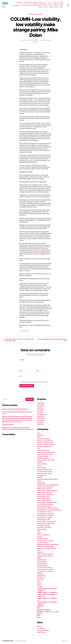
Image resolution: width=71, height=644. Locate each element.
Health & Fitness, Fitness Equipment (47, 490)
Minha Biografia (34, 3)
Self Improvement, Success (44, 556)
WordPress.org (41, 632)
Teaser (61, 7)
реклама (39, 586)
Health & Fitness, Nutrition (44, 492)
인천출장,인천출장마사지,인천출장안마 (47, 602)
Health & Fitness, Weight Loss (45, 494)
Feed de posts (41, 628)
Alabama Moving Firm (8, 424)
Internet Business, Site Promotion (46, 521)
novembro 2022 (41, 414)
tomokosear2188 (27, 40)
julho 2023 (40, 407)
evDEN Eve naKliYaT (25, 330)
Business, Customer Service (45, 442)
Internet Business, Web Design (45, 523)
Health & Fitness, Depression (45, 487)
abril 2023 (40, 412)
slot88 (39, 558)
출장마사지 (40, 613)
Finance (39, 465)
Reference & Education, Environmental (47, 544)
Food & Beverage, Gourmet (44, 473)
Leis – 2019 (54, 2)
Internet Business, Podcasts (45, 515)
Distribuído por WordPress (20, 640)
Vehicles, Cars (41, 577)
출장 (38, 608)
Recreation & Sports (42, 538)
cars (38, 448)
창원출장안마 (40, 606)
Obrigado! (55, 3)
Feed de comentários (43, 630)
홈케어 (39, 615)
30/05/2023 (36, 40)
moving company (42, 529)
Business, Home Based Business (46, 444)
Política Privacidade (37, 5)
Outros (39, 533)
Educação (40, 462)
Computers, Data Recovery (44, 454)
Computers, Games (42, 456)
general (39, 481)
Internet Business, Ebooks (44, 512)
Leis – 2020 (60, 2)
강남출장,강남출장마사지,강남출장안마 (47, 588)
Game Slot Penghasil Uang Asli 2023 (47, 479)
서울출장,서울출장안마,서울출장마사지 (47, 594)
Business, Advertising (43, 439)
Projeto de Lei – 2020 (58, 5)
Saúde (39, 550)
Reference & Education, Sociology (46, 548)
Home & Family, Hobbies (43, 498)
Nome (21, 370)
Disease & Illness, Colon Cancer (46, 460)
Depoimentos (19, 2)
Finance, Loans (41, 467)
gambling (39, 477)
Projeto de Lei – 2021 (43, 7)
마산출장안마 (40, 590)
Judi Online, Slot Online (43, 525)
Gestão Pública (41, 483)
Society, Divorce (41, 560)
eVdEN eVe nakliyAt (41, 148)
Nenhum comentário (46, 40)
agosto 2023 (40, 405)
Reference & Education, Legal (45, 546)
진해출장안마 (40, 604)
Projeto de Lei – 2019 (47, 5)
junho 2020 (40, 424)
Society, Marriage (42, 561)
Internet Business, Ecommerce (45, 513)
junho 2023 (40, 408)
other (38, 531)
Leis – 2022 (26, 3)
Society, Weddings (42, 565)
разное (39, 584)
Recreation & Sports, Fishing (45, 540)
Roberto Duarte (9, 640)
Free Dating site (41, 475)
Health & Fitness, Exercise (44, 488)
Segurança (40, 552)
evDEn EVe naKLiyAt (39, 250)
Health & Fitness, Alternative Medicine (47, 485)
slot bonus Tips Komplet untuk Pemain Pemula (15, 409)
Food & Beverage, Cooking (44, 471)
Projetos (39, 537)
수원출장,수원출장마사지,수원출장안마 (47, 598)
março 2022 (40, 416)
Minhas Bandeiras (42, 3)
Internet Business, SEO (43, 519)
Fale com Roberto (28, 2)
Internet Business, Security (44, 517)
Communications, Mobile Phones (46, 452)
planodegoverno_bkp (26, 5)
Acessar (39, 626)
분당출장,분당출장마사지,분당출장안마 (47, 592)
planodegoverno (17, 5)
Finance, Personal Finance (44, 469)
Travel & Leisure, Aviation (44, 567)
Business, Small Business (44, 446)
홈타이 (39, 617)
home (45, 2)
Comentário (22, 359)
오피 (38, 600)
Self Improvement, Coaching (45, 554)
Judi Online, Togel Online (44, 527)
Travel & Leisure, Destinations (45, 569)
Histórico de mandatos (38, 2)
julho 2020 (40, 422)
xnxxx (38, 581)
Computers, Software (43, 458)
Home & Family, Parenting (44, 506)
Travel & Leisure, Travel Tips (45, 571)
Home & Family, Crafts (43, 496)
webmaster (40, 579)
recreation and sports (43, 542)
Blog (38, 437)
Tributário (40, 573)
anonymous (40, 435)
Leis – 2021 (20, 3)
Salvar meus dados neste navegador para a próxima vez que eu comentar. (34, 381)
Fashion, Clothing (42, 464)
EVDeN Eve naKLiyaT (44, 90)
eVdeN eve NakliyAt (32, 312)
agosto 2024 (40, 403)
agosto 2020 (40, 420)
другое (39, 583)
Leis (49, 2)
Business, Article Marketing (45, 441)
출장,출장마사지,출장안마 (43, 609)
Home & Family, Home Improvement (47, 502)
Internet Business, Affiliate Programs (47, 508)
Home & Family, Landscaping (35, 14)
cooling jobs (32, 160)
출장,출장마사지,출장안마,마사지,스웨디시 (48, 611)
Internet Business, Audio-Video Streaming (49, 510)
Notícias (49, 3)
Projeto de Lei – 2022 (54, 7)
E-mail (37, 370)
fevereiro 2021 (41, 418)
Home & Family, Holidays (44, 500)
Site (20, 376)
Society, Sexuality (42, 563)
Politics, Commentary (43, 535)
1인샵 (38, 433)
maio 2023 (40, 410)
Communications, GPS (43, 450)
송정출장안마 (40, 596)
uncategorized (41, 575)
